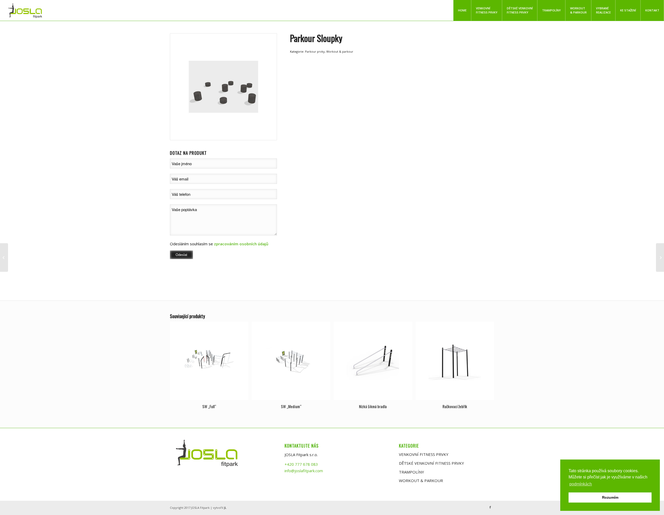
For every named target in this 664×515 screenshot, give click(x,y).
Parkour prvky (315, 51)
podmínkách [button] (580, 484)
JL (225, 508)
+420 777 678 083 (301, 464)
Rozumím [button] (610, 497)
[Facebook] (490, 507)
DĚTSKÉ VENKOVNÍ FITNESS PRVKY (431, 463)
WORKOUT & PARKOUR (421, 480)
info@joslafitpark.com (304, 470)
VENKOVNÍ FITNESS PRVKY (423, 454)
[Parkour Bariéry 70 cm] (4, 257)
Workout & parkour (339, 51)
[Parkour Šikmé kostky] (660, 257)
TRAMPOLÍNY (411, 472)
